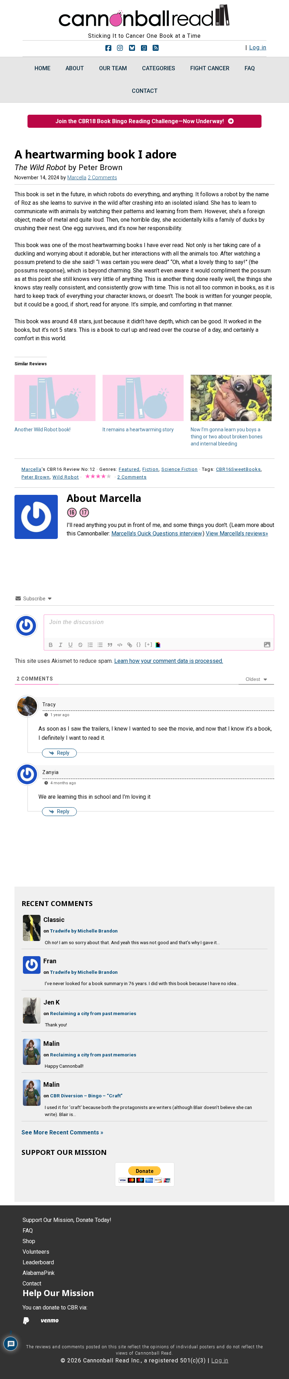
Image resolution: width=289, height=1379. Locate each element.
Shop (29, 1241)
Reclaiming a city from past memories (93, 1013)
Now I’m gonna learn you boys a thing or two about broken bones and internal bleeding (227, 436)
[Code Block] (120, 645)
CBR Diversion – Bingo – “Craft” (86, 1095)
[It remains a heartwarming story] (143, 398)
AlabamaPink (39, 1273)
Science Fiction (179, 469)
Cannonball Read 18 (144, 14)
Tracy (49, 704)
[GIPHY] (159, 645)
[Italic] (61, 645)
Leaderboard (38, 1262)
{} (138, 644)
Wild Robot (66, 477)
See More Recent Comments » (62, 1132)
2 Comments (102, 178)
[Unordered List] (100, 645)
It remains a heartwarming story (138, 429)
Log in (257, 47)
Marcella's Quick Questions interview (156, 533)
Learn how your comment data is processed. (168, 661)
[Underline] (70, 645)
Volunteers (36, 1251)
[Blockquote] (110, 645)
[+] (149, 644)
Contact (32, 1283)
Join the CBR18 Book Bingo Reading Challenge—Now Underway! (141, 121)
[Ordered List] (90, 645)
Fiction (150, 469)
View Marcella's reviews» (237, 533)
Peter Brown (35, 477)
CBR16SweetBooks (238, 469)
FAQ (28, 1230)
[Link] (130, 645)
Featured (129, 469)
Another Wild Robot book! (42, 429)
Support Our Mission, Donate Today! (67, 1220)
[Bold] (51, 645)
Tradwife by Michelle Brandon (84, 931)
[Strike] (80, 645)
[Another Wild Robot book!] (55, 398)
